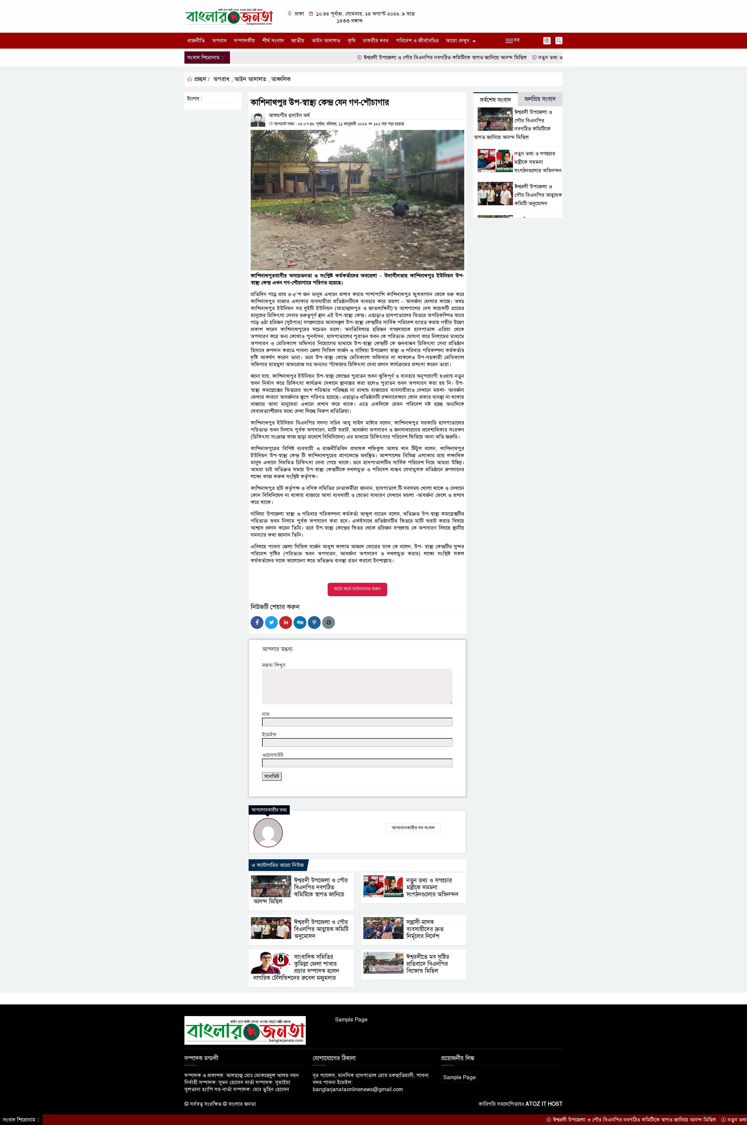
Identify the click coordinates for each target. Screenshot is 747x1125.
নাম (266, 714)
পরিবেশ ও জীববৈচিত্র (417, 40)
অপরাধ (219, 40)
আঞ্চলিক (281, 79)
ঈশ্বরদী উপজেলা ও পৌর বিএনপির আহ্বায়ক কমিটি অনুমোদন (321, 929)
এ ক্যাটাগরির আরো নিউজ (278, 865)
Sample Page (351, 1019)
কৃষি (352, 40)
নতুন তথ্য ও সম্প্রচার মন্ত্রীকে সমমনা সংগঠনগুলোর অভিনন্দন (558, 57)
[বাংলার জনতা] (229, 16)
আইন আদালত (326, 40)
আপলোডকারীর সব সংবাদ (413, 827)
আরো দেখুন (458, 40)
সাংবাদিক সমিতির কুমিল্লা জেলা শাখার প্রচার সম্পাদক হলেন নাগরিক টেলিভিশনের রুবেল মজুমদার (296, 967)
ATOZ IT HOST (544, 1104)
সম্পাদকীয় (244, 40)
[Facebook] (257, 622)
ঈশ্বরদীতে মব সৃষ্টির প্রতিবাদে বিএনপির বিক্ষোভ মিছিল (427, 964)
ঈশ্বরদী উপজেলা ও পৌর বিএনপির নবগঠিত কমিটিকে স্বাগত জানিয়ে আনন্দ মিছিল (406, 57)
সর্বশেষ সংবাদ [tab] (495, 100)
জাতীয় (297, 40)
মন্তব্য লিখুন (274, 665)
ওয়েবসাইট (272, 755)
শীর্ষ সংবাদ (273, 40)
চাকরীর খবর (376, 40)
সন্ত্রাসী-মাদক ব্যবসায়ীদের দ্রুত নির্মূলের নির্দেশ (425, 929)
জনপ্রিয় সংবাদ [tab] (540, 99)
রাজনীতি (196, 40)
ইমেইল (269, 734)
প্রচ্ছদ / (201, 79)
